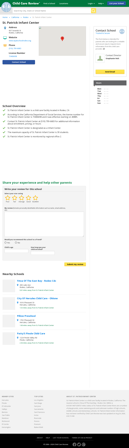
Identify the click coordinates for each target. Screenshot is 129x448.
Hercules (5, 400)
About (40, 438)
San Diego (38, 403)
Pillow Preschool (26, 315)
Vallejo (4, 409)
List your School (116, 3)
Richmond (5, 421)
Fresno (36, 421)
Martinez (5, 418)
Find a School (49, 3)
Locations (63, 3)
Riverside (37, 418)
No (18, 243)
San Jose (37, 406)
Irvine (36, 415)
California (15, 17)
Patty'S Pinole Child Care (31, 333)
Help (48, 438)
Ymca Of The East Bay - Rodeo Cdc (37, 280)
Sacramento (38, 409)
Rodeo (25, 17)
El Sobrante (6, 406)
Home (5, 17)
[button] (62, 39)
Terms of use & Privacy (82, 438)
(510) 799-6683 (15, 48)
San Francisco (39, 412)
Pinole (4, 403)
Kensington (6, 427)
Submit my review (75, 264)
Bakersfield (38, 427)
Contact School (19, 62)
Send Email (110, 72)
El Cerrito (5, 424)
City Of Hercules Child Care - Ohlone (37, 298)
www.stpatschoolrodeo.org (20, 40)
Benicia (4, 412)
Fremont (37, 424)
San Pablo (6, 415)
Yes (8, 243)
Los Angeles (38, 400)
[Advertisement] (44, 84)
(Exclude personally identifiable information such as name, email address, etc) (35, 209)
